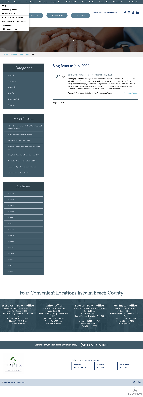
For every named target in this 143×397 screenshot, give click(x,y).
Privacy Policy (95, 360)
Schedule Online (57, 15)
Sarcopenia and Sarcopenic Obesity (19, 140)
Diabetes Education (81, 368)
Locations (30, 2)
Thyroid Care (56, 2)
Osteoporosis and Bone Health (18, 173)
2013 (10, 271)
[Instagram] (129, 12)
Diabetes (12, 87)
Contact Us (133, 2)
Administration (118, 2)
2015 (10, 259)
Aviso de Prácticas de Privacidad (14, 21)
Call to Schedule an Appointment (106, 12)
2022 (10, 217)
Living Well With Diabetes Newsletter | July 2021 (90, 74)
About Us (5, 2)
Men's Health (71, 2)
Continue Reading (131, 93)
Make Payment (80, 15)
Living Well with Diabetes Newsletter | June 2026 (23, 155)
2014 (10, 265)
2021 (27, 54)
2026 (11, 193)
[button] (106, 364)
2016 (11, 253)
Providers (18, 2)
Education (43, 2)
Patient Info (103, 2)
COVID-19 (12, 81)
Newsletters (13, 99)
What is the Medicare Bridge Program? (20, 134)
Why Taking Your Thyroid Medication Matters (22, 161)
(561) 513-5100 (106, 16)
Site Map (87, 360)
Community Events (9, 10)
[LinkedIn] (137, 12)
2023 (11, 211)
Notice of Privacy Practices (12, 17)
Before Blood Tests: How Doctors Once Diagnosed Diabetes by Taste (25, 127)
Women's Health (87, 2)
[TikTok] (133, 12)
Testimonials (7, 25)
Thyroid (11, 105)
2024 (11, 205)
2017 (10, 247)
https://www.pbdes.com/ (14, 382)
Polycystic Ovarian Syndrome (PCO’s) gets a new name (24, 147)
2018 (11, 241)
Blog (4, 6)
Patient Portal (34, 15)
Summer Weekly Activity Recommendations (22, 167)
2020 (11, 229)
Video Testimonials (9, 29)
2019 (11, 235)
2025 (11, 199)
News (11, 93)
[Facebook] (125, 12)
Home (6, 54)
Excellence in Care (9, 13)
